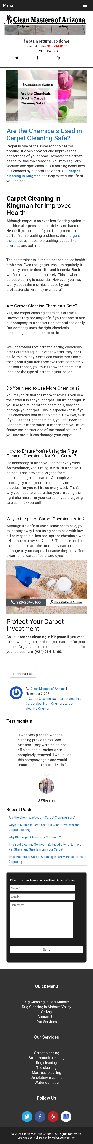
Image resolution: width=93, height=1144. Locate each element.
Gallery (46, 1012)
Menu (8, 5)
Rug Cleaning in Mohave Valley (46, 1007)
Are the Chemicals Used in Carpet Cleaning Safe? (44, 134)
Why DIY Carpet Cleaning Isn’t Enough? (35, 837)
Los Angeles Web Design (33, 1137)
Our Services (46, 1022)
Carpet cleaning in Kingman (44, 703)
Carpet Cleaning (40, 698)
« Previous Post (23, 674)
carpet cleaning (69, 698)
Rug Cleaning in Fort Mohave (47, 1002)
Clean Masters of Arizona (48, 688)
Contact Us (46, 1017)
